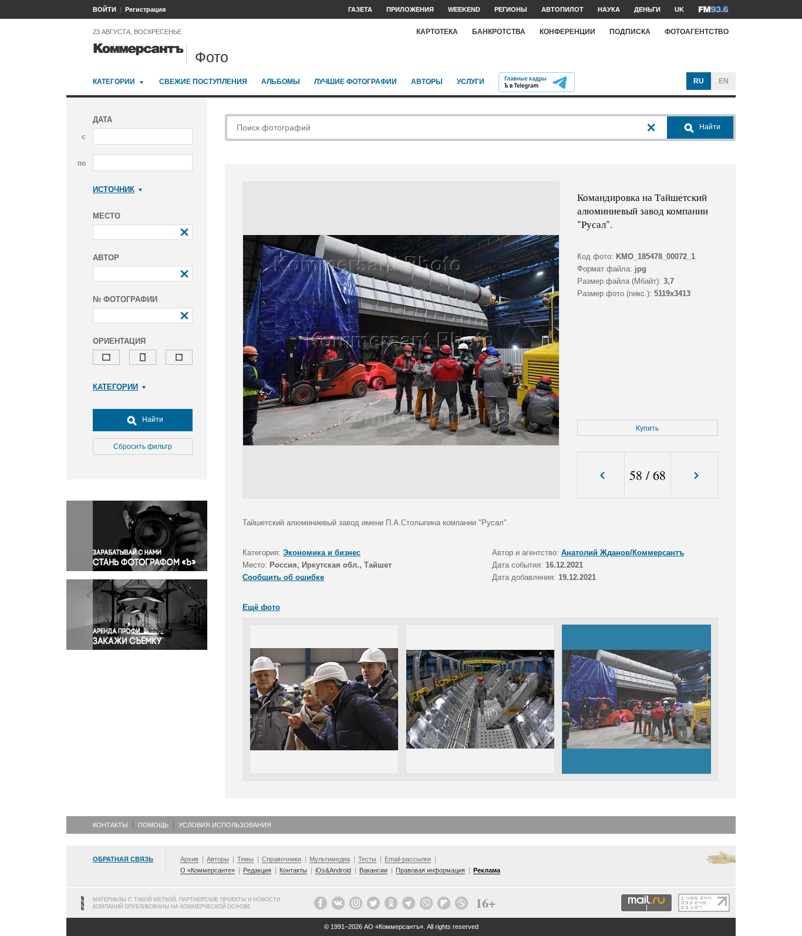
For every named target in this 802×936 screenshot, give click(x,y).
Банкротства (498, 32)
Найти (151, 419)
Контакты (110, 824)
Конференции (567, 32)
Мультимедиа (329, 859)
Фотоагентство (697, 32)
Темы (245, 859)
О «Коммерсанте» (207, 870)
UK (679, 9)
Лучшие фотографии (355, 82)
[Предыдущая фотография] (601, 475)
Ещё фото (261, 607)
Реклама (486, 870)
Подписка (630, 32)
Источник (113, 189)
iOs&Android (333, 870)
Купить (647, 428)
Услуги (470, 82)
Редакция (257, 870)
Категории (114, 82)
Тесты (367, 859)
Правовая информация (430, 870)
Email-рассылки (408, 859)
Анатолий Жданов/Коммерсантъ (622, 552)
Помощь (153, 824)
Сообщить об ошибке (283, 577)
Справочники (281, 859)
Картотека (437, 32)
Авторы (427, 82)
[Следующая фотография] (694, 475)
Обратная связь (123, 859)
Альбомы (280, 82)
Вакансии (373, 870)
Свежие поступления (203, 82)
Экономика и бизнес (321, 552)
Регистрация (145, 9)
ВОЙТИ (104, 9)
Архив (189, 859)
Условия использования (224, 824)
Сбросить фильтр (142, 446)
